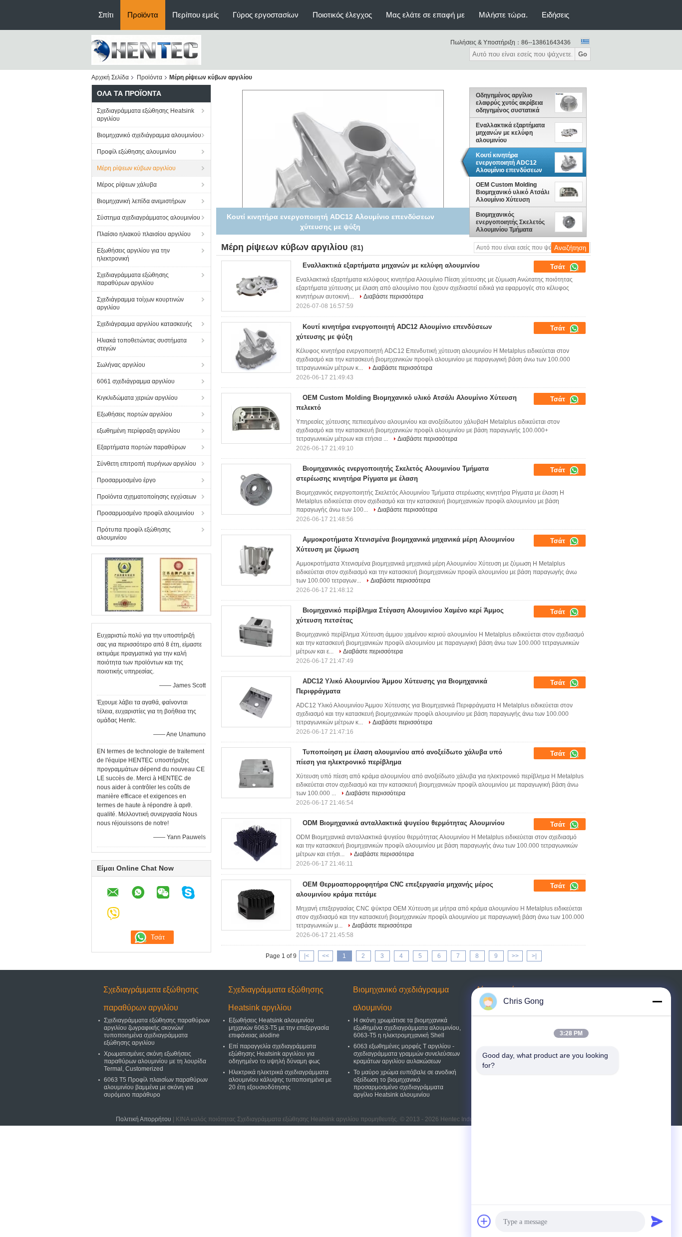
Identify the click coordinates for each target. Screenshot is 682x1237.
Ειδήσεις (555, 14)
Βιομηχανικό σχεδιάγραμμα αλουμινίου (149, 135)
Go (582, 54)
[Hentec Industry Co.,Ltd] (146, 49)
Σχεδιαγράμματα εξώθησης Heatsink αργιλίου (145, 114)
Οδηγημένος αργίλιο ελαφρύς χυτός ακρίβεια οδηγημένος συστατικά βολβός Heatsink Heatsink (513, 103)
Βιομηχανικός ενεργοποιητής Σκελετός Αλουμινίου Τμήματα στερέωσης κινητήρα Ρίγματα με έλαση (510, 222)
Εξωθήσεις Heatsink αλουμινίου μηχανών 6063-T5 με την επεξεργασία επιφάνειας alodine (279, 1028)
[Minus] (657, 1001)
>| (534, 955)
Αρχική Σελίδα (110, 77)
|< (306, 955)
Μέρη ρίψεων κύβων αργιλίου (136, 168)
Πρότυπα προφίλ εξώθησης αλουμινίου (134, 533)
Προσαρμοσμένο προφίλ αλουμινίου (145, 513)
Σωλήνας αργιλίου (121, 364)
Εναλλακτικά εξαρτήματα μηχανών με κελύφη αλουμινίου (510, 133)
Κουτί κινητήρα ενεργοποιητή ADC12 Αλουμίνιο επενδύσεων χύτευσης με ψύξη (509, 163)
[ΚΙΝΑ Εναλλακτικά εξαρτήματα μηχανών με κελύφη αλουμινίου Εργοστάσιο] (256, 286)
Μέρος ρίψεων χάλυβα (127, 184)
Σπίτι (105, 14)
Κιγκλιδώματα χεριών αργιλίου (137, 397)
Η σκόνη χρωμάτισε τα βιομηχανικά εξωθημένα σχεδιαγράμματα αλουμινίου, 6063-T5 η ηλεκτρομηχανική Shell (407, 1028)
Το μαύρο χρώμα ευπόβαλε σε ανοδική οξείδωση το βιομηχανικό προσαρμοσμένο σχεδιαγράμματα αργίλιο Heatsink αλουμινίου (404, 1083)
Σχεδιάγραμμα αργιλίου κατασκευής (144, 323)
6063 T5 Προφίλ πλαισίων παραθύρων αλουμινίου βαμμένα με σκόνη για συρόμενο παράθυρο (156, 1087)
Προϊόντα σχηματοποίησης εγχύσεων (146, 496)
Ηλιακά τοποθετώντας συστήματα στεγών (142, 344)
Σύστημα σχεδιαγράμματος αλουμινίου (148, 217)
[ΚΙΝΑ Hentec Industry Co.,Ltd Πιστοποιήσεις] (124, 584)
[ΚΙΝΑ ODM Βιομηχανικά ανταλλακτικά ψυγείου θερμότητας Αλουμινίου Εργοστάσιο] (256, 843)
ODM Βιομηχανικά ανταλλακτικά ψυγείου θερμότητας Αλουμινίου (404, 823)
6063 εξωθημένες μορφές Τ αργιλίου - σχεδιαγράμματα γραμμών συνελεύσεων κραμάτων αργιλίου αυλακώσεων (406, 1054)
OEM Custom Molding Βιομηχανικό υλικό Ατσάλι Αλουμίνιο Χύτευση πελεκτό (512, 192)
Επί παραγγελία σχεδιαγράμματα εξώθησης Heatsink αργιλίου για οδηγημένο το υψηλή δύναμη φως (274, 1054)
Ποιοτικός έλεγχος (342, 14)
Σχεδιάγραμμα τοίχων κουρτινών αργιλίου (140, 303)
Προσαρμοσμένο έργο (126, 480)
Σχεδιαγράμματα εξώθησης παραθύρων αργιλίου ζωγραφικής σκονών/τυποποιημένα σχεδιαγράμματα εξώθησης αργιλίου (157, 1031)
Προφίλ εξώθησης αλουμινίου (136, 151)
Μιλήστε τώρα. (503, 14)
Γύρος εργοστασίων (266, 14)
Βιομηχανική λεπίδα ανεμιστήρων (141, 201)
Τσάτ (558, 267)
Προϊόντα (142, 14)
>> (515, 955)
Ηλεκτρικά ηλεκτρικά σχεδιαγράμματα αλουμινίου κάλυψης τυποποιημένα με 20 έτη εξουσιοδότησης (280, 1080)
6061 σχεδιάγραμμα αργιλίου (136, 381)
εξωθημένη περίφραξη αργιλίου (138, 430)
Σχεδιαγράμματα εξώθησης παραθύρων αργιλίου (133, 279)
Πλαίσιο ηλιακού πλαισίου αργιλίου (144, 234)
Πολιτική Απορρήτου (143, 1119)
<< (325, 955)
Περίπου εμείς (195, 14)
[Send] (657, 1221)
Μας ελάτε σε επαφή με (425, 14)
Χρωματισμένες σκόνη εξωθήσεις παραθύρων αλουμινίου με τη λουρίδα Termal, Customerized (155, 1061)
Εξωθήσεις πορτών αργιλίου (134, 414)
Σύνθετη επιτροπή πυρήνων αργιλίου (146, 463)
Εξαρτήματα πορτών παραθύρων (141, 447)
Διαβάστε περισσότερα (393, 296)
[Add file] (484, 1221)
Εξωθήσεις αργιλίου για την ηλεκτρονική (133, 254)
